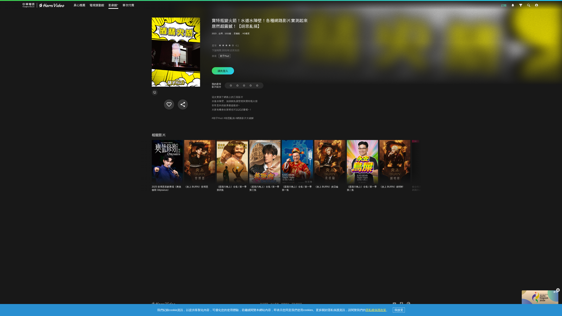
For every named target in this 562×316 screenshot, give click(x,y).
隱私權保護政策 (376, 310)
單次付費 (128, 5)
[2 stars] (237, 86)
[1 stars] (231, 86)
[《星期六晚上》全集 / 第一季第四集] (232, 166)
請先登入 (223, 71)
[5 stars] (257, 86)
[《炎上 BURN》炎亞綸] (329, 164)
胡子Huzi (224, 56)
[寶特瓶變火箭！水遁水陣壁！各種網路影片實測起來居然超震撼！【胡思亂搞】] (169, 104)
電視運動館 (97, 5)
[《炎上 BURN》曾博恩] (199, 164)
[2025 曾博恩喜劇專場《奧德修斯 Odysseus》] (167, 166)
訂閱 (503, 5)
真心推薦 (79, 5)
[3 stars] (244, 86)
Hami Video (43, 5)
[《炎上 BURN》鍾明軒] (395, 164)
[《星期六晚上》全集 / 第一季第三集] (264, 166)
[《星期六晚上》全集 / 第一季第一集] (297, 166)
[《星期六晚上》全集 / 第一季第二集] (362, 166)
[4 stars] (250, 86)
